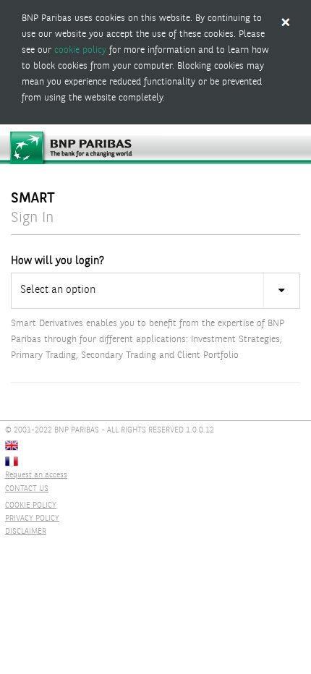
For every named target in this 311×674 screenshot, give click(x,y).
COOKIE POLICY (30, 506)
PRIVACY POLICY (32, 519)
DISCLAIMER (25, 532)
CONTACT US (26, 489)
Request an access (36, 475)
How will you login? (57, 261)
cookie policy (80, 50)
